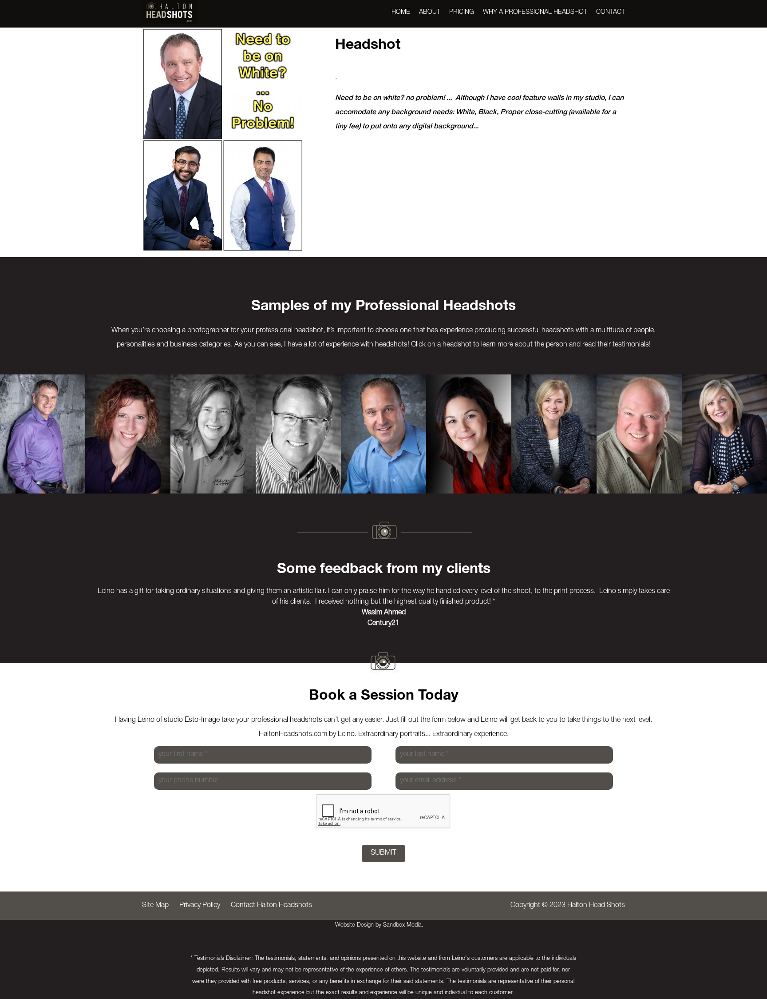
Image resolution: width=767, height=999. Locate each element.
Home (400, 12)
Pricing (461, 12)
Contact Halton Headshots (271, 905)
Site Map (155, 905)
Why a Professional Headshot (535, 12)
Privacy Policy (199, 905)
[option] (42, 434)
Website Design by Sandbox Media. (379, 925)
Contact (610, 12)
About (429, 12)
